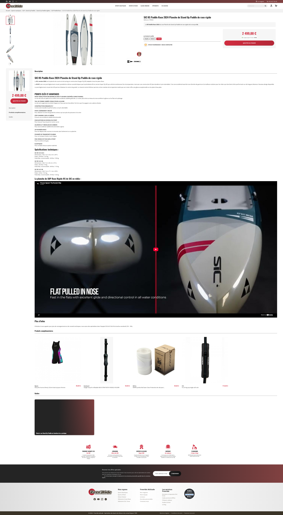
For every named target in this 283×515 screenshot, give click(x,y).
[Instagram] (13, 1)
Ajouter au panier (19, 101)
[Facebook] (7, 1)
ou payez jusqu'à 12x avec (248, 37)
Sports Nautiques (123, 492)
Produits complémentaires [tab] (17, 112)
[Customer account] (271, 6)
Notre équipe (143, 495)
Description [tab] (12, 108)
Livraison (142, 497)
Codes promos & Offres (168, 498)
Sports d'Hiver (122, 495)
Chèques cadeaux (167, 500)
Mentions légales (164, 513)
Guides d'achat (166, 502)
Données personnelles (146, 499)
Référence (146, 20)
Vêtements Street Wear (124, 499)
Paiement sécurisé (189, 513)
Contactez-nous (144, 501)
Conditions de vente (176, 513)
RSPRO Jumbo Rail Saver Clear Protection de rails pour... (149, 386)
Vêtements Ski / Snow (124, 501)
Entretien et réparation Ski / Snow (170, 495)
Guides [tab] (11, 117)
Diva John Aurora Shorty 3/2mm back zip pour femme (50, 386)
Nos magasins (144, 492)
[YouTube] (10, 1)
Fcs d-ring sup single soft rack (190, 386)
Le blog (164, 504)
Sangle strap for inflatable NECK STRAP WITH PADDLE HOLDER (101, 386)
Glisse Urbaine (122, 497)
